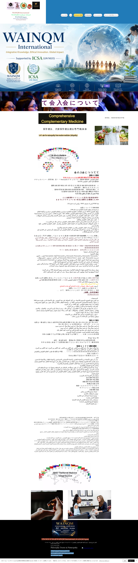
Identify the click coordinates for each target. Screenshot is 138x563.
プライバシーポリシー (104, 560)
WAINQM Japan (21, 17)
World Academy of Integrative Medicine (20, 18)
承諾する (131, 560)
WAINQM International (21, 13)
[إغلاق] (136, 561)
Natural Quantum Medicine (21, 19)
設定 (125, 560)
